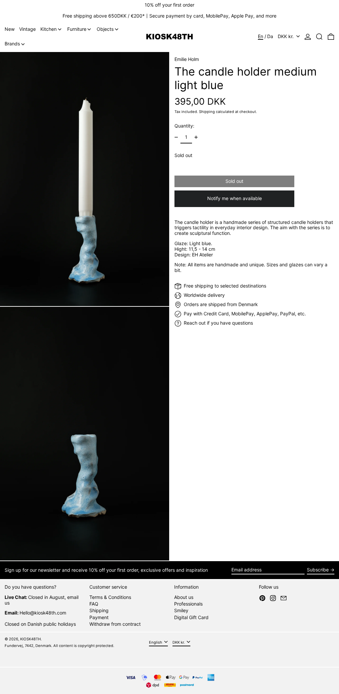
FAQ (93, 604)
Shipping (207, 111)
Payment (99, 617)
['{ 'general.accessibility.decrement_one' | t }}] (176, 137)
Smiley (181, 610)
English (156, 642)
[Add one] (196, 137)
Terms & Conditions (110, 597)
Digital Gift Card (191, 617)
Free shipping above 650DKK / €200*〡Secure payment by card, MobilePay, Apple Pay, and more (169, 16)
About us (183, 597)
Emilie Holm (186, 59)
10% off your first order (169, 5)
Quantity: (184, 126)
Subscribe (318, 569)
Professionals (188, 604)
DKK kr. (286, 36)
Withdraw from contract (115, 624)
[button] (319, 37)
